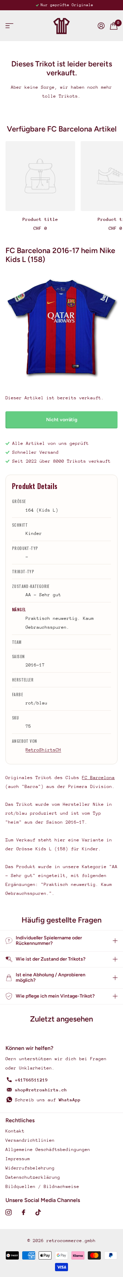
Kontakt (15, 1131)
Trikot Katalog (9, 26)
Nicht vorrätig (61, 420)
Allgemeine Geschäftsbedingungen (47, 1149)
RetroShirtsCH (43, 749)
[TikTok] (38, 1212)
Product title (40, 219)
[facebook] (23, 1212)
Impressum (17, 1158)
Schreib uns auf (48, 1099)
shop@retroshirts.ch (41, 1089)
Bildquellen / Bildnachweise (42, 1186)
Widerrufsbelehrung (30, 1167)
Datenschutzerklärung (32, 1177)
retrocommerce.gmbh (71, 1240)
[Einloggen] (101, 25)
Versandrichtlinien (30, 1140)
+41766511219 (31, 1079)
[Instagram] (8, 1212)
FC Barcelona (98, 777)
